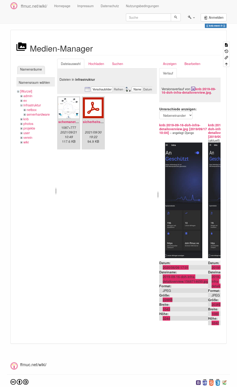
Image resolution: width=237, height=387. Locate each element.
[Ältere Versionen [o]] (226, 51)
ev (25, 100)
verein (27, 137)
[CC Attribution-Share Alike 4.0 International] (19, 381)
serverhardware (38, 114)
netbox (32, 109)
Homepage (62, 5)
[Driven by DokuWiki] (224, 382)
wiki (26, 142)
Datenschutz (110, 5)
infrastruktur (32, 105)
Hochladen (96, 63)
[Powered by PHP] (205, 382)
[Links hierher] (226, 57)
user (26, 132)
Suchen (117, 63)
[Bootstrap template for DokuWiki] (198, 382)
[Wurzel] (26, 91)
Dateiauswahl (71, 63)
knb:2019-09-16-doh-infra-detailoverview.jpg (189, 91)
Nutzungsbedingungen (142, 5)
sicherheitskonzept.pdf (101, 121)
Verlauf (168, 73)
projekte (29, 128)
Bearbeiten (192, 63)
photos (28, 123)
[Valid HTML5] (211, 382)
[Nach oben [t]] (226, 63)
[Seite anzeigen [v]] (226, 44)
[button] (191, 17)
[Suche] (176, 17)
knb (26, 119)
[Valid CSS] (217, 382)
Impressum (85, 5)
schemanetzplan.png (74, 121)
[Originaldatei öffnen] (183, 200)
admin (27, 95)
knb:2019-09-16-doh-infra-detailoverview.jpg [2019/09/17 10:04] (183, 129)
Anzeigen (170, 63)
